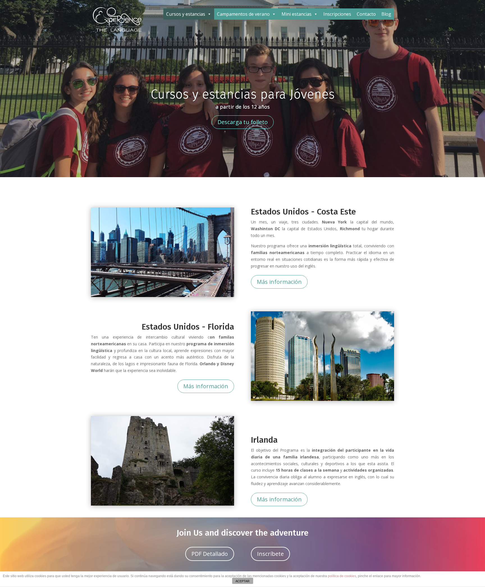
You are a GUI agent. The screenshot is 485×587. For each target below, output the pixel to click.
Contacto (366, 14)
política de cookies (342, 576)
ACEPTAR (242, 581)
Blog (386, 14)
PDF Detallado (209, 554)
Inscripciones (337, 14)
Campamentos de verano (243, 14)
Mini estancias (297, 14)
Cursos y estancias (185, 14)
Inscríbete (270, 554)
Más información (279, 281)
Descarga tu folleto (243, 122)
